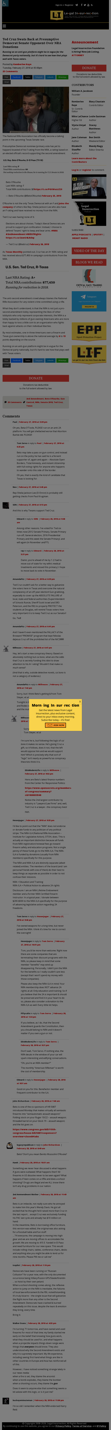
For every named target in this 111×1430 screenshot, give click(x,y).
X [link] (80, 701)
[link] (55, 701)
